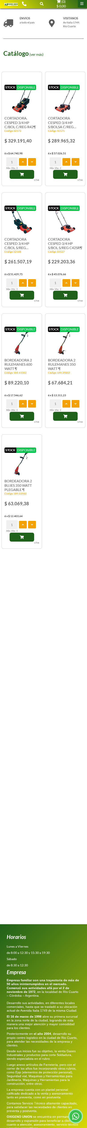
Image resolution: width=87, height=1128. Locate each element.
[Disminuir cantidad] (32, 162)
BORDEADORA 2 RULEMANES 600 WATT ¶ (18, 364)
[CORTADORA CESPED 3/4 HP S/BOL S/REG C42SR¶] (65, 219)
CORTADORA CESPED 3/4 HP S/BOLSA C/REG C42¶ (61, 122)
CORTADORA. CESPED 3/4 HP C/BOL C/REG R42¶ (20, 122)
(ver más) (36, 54)
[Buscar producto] (42, 4)
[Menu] (82, 3)
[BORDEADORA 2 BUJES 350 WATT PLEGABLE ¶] (22, 461)
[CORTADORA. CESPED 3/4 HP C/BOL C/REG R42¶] (22, 98)
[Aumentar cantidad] (23, 162)
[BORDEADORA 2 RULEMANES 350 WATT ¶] (65, 340)
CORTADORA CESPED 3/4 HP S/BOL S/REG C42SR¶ (65, 243)
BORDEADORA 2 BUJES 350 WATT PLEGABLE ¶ (18, 485)
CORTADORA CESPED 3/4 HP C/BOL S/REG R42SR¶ (16, 243)
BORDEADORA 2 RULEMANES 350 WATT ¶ (62, 364)
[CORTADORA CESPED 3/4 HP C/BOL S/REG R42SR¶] (22, 219)
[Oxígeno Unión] (11, 4)
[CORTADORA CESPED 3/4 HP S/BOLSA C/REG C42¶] (65, 98)
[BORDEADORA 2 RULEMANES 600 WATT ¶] (22, 340)
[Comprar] (22, 174)
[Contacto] (24, 3)
